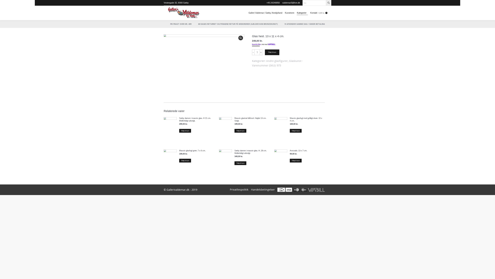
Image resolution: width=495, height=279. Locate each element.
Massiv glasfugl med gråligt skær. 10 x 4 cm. (306, 119)
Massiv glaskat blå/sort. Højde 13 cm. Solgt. (250, 119)
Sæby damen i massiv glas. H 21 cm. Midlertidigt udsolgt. (195, 119)
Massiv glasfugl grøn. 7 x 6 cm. (192, 150)
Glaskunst (295, 61)
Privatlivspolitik (239, 189)
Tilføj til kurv (272, 52)
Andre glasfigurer (277, 61)
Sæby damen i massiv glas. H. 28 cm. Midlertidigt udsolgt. (250, 151)
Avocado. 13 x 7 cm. (298, 150)
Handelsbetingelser (263, 189)
